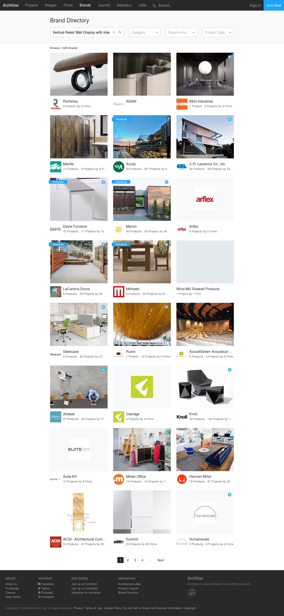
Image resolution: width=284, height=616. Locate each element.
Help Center (13, 597)
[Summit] (142, 512)
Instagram (47, 597)
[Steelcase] (79, 324)
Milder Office (136, 476)
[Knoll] (205, 387)
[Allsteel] (79, 387)
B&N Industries (201, 101)
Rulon (131, 351)
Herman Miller (200, 476)
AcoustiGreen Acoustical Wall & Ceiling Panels (211, 351)
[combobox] (144, 32)
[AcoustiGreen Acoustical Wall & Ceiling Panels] (205, 324)
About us (11, 584)
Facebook (47, 584)
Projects (31, 5)
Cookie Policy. (113, 608)
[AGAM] (142, 74)
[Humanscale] (205, 512)
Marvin (131, 226)
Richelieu (70, 101)
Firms (68, 5)
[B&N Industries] (205, 74)
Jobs (142, 5)
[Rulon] (142, 324)
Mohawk (132, 288)
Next (161, 560)
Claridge (133, 413)
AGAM (131, 101)
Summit (132, 539)
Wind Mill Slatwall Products (197, 288)
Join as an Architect (84, 584)
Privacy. (78, 608)
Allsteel (69, 413)
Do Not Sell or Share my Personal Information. (153, 608)
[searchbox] (132, 31)
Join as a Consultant (84, 588)
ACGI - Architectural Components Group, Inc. (85, 539)
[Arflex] (205, 199)
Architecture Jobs (129, 584)
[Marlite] (79, 136)
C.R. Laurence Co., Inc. (207, 163)
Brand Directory (128, 592)
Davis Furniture (75, 226)
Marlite (68, 163)
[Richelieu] (79, 74)
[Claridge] (142, 387)
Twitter (45, 588)
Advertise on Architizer (86, 592)
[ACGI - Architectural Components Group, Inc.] (79, 512)
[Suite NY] (79, 449)
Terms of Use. (94, 608)
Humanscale (199, 539)
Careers (11, 592)
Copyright (190, 608)
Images (51, 5)
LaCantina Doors (76, 288)
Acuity (131, 163)
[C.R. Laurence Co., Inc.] (205, 136)
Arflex (193, 226)
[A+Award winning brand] (229, 56)
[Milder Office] (142, 449)
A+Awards (12, 588)
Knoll (193, 413)
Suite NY (70, 476)
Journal (104, 5)
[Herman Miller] (205, 449)
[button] (115, 32)
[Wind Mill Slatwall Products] (205, 262)
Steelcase (71, 351)
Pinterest (46, 592)
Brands (85, 5)
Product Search (128, 588)
